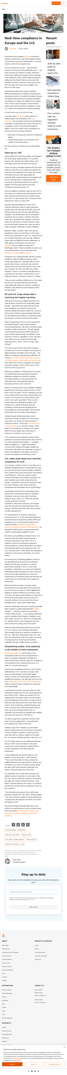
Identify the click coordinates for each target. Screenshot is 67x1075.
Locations (4, 977)
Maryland (8, 245)
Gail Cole (13, 49)
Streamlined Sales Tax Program (10, 952)
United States (11, 844)
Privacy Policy (17, 1060)
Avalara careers (6, 963)
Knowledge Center (7, 1034)
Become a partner (7, 966)
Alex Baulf (20, 116)
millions (27, 56)
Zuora (3, 1014)
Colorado (15, 253)
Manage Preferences (54, 1064)
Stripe (3, 1011)
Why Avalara (5, 945)
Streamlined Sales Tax (13, 653)
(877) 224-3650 (38, 990)
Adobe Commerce (7, 990)
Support (4, 1027)
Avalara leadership (7, 959)
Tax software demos (40, 952)
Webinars (4, 1041)
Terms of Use (16, 1058)
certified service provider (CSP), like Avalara (24, 681)
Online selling (12, 835)
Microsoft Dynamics (7, 993)
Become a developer (7, 970)
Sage (3, 1004)
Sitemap (4, 980)
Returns (37, 949)
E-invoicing (10, 830)
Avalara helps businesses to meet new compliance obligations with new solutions (22, 813)
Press (3, 973)
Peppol (36, 609)
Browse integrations (7, 1018)
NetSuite (4, 997)
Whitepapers (5, 1038)
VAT (22, 844)
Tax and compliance (14, 840)
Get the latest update (53, 178)
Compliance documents (41, 956)
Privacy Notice (31, 899)
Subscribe (33, 907)
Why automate (6, 949)
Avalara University (6, 1031)
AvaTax (36, 945)
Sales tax (26, 835)
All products (38, 959)
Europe (21, 830)
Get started (56, 3)
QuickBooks (5, 1000)
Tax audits (31, 840)
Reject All (33, 1064)
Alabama (8, 253)
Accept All (12, 1064)
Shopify (4, 1007)
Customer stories (6, 956)
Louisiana (27, 253)
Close (64, 1047)
